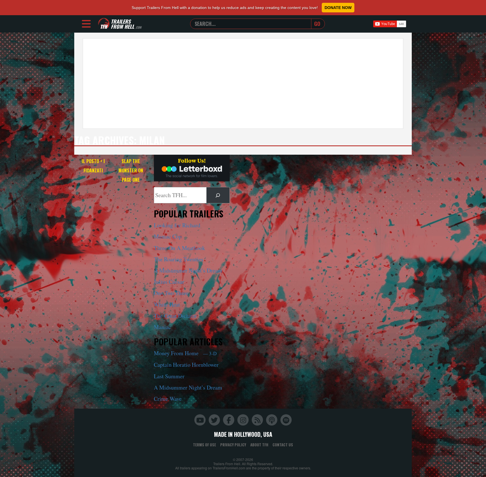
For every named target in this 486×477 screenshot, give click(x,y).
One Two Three (171, 293)
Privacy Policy (233, 444)
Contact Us (283, 444)
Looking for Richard (177, 225)
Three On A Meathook (179, 248)
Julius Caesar (169, 281)
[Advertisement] (243, 83)
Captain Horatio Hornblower (186, 364)
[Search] (218, 195)
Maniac (162, 327)
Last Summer (169, 376)
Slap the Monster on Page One (130, 170)
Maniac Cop (168, 236)
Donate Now (338, 7)
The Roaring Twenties (178, 259)
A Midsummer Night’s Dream (188, 270)
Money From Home (185, 353)
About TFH (259, 444)
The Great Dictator (175, 316)
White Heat (167, 304)
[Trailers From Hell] (103, 24)
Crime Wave (168, 398)
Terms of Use (204, 444)
